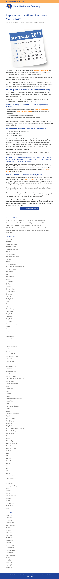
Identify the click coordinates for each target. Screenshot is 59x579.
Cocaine (8, 296)
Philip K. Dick (9, 426)
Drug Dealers (10, 314)
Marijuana (9, 369)
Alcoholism (9, 259)
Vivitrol (8, 500)
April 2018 (9, 537)
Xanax (8, 508)
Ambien (8, 261)
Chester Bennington (12, 291)
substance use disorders (42, 109)
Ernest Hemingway (11, 324)
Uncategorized (10, 483)
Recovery (8, 436)
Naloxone (8, 393)
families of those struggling (24, 111)
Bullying (8, 279)
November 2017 (10, 550)
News (7, 403)
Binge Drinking (10, 276)
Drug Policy (9, 316)
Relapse (8, 438)
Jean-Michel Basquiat (12, 356)
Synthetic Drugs (10, 476)
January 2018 (10, 545)
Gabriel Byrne (10, 336)
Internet (8, 351)
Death (7, 301)
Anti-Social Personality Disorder (15, 266)
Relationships (10, 441)
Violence (8, 498)
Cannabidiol (9, 281)
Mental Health (10, 381)
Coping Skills (9, 299)
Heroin (8, 341)
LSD (7, 364)
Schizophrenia (10, 446)
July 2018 (8, 530)
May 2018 (9, 535)
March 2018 (9, 540)
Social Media (9, 461)
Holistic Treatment (11, 346)
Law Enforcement (11, 361)
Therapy (8, 481)
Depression (9, 304)
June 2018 (9, 532)
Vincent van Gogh (11, 496)
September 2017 (11, 555)
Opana (8, 408)
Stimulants (9, 468)
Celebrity (8, 286)
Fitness (8, 334)
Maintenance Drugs (11, 366)
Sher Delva (9, 22)
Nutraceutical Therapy (12, 406)
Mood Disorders (10, 391)
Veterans (8, 490)
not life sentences (29, 179)
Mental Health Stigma (12, 383)
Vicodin (8, 493)
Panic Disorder (10, 421)
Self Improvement (11, 448)
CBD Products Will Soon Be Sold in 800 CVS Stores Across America (25, 225)
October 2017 (10, 552)
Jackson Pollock (10, 354)
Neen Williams (10, 401)
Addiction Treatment (39, 22)
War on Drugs (10, 503)
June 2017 (9, 562)
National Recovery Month (41, 70)
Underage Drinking (11, 486)
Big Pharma (9, 271)
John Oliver (9, 359)
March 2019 (9, 517)
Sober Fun (9, 453)
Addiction (22, 22)
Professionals (10, 433)
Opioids (8, 411)
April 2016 (9, 567)
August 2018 (9, 527)
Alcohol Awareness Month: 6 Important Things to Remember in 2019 (25, 223)
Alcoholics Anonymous (12, 256)
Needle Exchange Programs (14, 398)
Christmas (9, 294)
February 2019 (10, 520)
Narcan (8, 396)
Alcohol (8, 251)
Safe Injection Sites (11, 443)
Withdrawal (9, 505)
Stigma (8, 466)
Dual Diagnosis (10, 321)
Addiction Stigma (29, 22)
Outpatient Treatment (12, 413)
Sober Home (9, 456)
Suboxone (8, 471)
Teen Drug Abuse (11, 478)
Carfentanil (9, 284)
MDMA (8, 373)
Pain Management (11, 418)
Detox (7, 306)
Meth (7, 386)
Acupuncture (9, 239)
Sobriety (8, 458)
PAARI (8, 416)
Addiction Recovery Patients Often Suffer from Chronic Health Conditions (27, 228)
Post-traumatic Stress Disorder (15, 428)
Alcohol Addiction (11, 254)
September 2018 (11, 525)
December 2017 (10, 547)
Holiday (8, 344)
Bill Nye (8, 274)
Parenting (9, 423)
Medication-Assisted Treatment (15, 378)
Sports (8, 463)
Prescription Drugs (11, 431)
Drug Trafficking (11, 319)
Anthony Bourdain (11, 264)
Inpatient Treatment (12, 349)
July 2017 (8, 560)
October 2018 (10, 522)
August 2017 (9, 557)
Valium (8, 488)
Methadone (9, 388)
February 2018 (10, 542)
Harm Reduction (10, 339)
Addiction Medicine (11, 244)
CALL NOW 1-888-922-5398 (29, 208)
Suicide (8, 473)
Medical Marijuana (11, 376)
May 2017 (9, 565)
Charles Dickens (10, 289)
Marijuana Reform (11, 371)
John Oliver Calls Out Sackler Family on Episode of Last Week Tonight (26, 220)
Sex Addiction (10, 451)
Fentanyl (8, 329)
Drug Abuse (9, 311)
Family (8, 326)
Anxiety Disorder (11, 269)
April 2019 (9, 515)
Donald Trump (10, 309)
